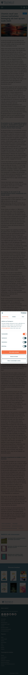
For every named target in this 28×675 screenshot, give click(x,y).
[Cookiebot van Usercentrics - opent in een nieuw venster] (21, 313)
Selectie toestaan (14, 356)
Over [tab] (23, 316)
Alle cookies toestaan (14, 352)
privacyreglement (5, 328)
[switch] (25, 338)
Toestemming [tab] (5, 316)
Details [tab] (14, 316)
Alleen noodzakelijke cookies (14, 360)
